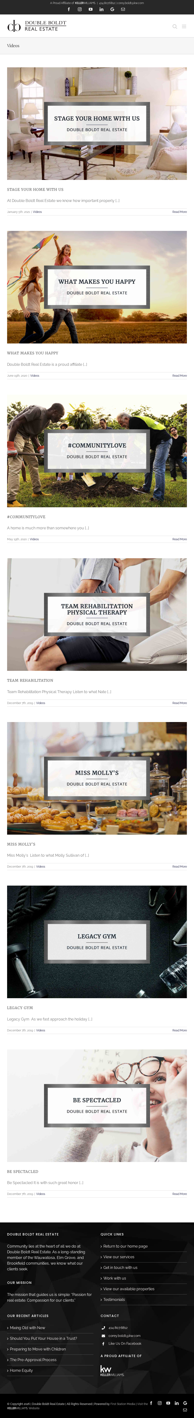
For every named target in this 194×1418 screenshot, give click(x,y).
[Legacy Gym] (97, 942)
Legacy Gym (20, 1008)
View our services (118, 1257)
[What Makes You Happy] (97, 287)
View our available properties (128, 1289)
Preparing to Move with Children (38, 1349)
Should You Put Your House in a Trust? (43, 1338)
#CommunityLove (26, 517)
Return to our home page (125, 1246)
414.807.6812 (118, 1328)
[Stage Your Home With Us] (97, 123)
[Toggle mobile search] (174, 26)
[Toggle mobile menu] (184, 26)
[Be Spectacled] (97, 1105)
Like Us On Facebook (125, 1343)
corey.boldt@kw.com (125, 1336)
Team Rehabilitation (30, 680)
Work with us (114, 1278)
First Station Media (122, 1404)
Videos (37, 212)
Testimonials (114, 1299)
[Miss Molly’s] (97, 778)
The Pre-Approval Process (33, 1360)
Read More (179, 212)
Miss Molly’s (21, 844)
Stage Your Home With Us (35, 189)
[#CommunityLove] (97, 451)
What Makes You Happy (32, 353)
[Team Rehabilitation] (97, 614)
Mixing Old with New (27, 1328)
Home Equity (21, 1370)
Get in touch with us (120, 1267)
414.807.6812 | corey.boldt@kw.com (121, 3)
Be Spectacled (22, 1171)
